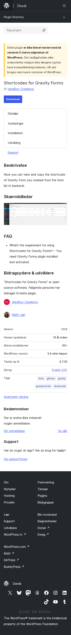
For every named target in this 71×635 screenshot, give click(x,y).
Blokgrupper (45, 502)
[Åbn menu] (65, 5)
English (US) (59, 369)
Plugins (42, 495)
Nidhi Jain (18, 315)
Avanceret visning (16, 397)
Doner (43, 528)
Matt (9, 553)
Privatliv (9, 502)
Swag (43, 534)
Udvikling (14, 143)
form (41, 378)
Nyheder (10, 489)
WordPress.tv (15, 534)
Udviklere (10, 528)
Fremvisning (45, 482)
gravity (62, 378)
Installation (15, 133)
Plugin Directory (14, 17)
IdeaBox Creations (21, 89)
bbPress (11, 560)
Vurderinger (15, 123)
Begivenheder (47, 521)
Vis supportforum (15, 459)
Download (13, 99)
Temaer (42, 489)
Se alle (62, 431)
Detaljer (13, 113)
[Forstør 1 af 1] (62, 208)
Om (6, 482)
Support (13, 152)
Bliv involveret (47, 514)
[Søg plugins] (44, 30)
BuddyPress (14, 567)
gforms (51, 378)
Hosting (9, 495)
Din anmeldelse (14, 431)
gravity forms (43, 386)
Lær (6, 514)
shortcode (60, 386)
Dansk (17, 583)
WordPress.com (17, 547)
